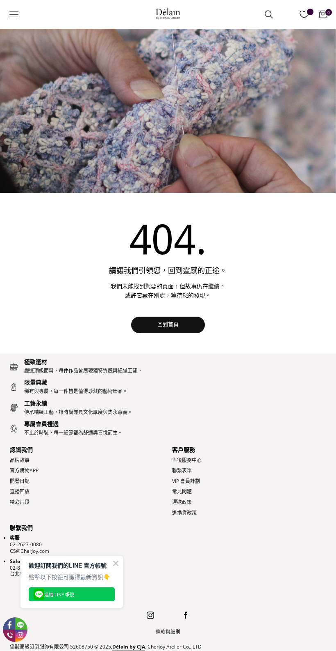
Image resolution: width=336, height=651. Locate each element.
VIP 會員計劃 (186, 481)
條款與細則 (168, 632)
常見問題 (182, 491)
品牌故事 (20, 460)
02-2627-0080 (26, 544)
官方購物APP (24, 470)
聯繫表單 (182, 470)
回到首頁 (168, 324)
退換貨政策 (184, 513)
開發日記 (20, 481)
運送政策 (182, 502)
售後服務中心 (187, 460)
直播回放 (20, 491)
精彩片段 (20, 502)
